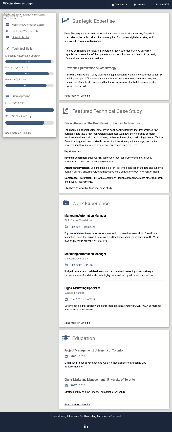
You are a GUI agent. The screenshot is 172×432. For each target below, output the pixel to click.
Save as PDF (162, 4)
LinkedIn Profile (20, 37)
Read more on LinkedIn (18, 132)
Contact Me (120, 4)
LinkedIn (140, 4)
